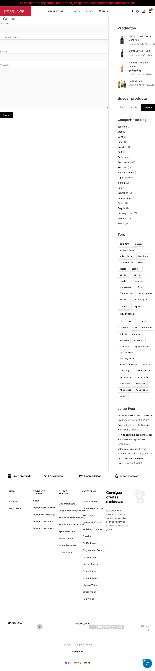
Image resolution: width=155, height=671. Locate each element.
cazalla (123, 269)
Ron (120, 187)
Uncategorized (125, 213)
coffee (137, 275)
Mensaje (4, 65)
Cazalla (87, 536)
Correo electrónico (10, 37)
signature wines (142, 346)
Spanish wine (125, 198)
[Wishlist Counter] (137, 11)
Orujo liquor (89, 570)
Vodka (86, 501)
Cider (121, 142)
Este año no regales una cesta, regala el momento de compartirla (77, 3)
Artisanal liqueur (127, 250)
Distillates (123, 152)
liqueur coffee (125, 172)
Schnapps (123, 192)
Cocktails (122, 147)
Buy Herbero (66, 517)
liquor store (127, 313)
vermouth (125, 377)
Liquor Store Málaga (44, 514)
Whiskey (87, 529)
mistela (121, 182)
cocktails (136, 268)
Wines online (66, 538)
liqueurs (139, 306)
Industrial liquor (139, 299)
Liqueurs (97, 529)
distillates (124, 281)
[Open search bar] (132, 11)
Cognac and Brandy (94, 550)
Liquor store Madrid (44, 507)
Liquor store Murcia (43, 528)
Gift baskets (125, 287)
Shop (76, 11)
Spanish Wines (126, 352)
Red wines (88, 598)
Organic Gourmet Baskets (73, 510)
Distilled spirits (91, 508)
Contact (13, 501)
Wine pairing (142, 390)
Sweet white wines (129, 364)
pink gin (123, 334)
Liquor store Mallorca (45, 521)
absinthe (122, 126)
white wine (140, 383)
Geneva (122, 157)
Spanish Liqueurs (68, 531)
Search (148, 107)
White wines (125, 390)
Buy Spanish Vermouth (71, 524)
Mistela (87, 584)
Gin (102, 508)
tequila (146, 364)
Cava (120, 136)
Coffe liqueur (90, 543)
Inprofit (79, 651)
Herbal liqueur (90, 564)
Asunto (4, 51)
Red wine (124, 340)
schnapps (124, 346)
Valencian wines (144, 370)
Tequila (121, 208)
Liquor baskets (67, 503)
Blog (89, 11)
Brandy (121, 131)
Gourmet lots (125, 162)
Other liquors (90, 577)
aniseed (138, 244)
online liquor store (142, 327)
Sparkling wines (126, 358)
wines (123, 396)
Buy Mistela (79, 517)
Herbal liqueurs (144, 293)
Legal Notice (16, 508)
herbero (123, 299)
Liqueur (124, 306)
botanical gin (126, 262)
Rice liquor (139, 340)
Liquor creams (91, 557)
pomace (136, 334)
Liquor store (54, 11)
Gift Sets (140, 287)
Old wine (123, 327)
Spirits (121, 203)
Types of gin (125, 370)
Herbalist (122, 167)
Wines (121, 223)
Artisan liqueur (126, 256)
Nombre (4, 23)
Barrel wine (143, 256)
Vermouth (123, 218)
